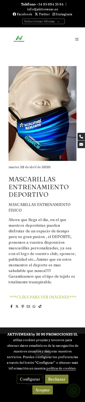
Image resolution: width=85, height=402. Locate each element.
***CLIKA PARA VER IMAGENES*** (42, 297)
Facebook (24, 14)
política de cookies (61, 368)
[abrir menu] (77, 39)
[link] (19, 39)
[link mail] (81, 144)
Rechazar (56, 379)
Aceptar (42, 390)
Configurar (30, 379)
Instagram (63, 14)
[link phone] (81, 136)
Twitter (44, 14)
